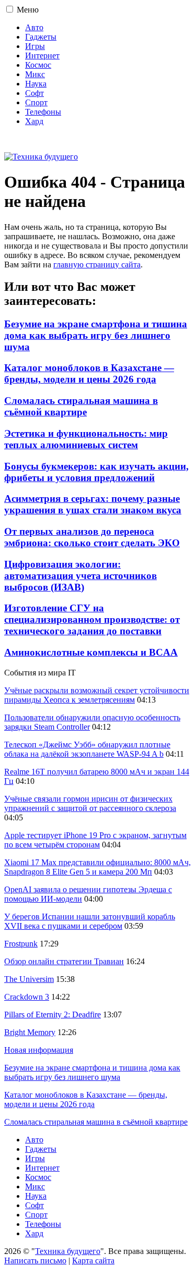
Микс (35, 74)
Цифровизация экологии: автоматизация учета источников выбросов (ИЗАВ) (80, 576)
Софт (34, 93)
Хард (34, 121)
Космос (38, 64)
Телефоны (43, 111)
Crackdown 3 (26, 996)
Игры (35, 46)
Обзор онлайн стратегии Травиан (64, 961)
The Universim (29, 979)
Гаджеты (40, 36)
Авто (34, 27)
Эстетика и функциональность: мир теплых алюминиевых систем (86, 439)
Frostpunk (21, 943)
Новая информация (38, 1050)
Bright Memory (29, 1032)
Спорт (36, 102)
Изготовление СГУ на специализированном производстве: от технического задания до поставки (92, 619)
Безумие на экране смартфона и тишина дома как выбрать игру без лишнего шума (95, 335)
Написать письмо (35, 1260)
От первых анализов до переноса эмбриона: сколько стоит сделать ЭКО (92, 537)
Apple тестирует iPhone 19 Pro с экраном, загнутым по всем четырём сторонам (95, 840)
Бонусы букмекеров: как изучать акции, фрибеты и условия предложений (96, 472)
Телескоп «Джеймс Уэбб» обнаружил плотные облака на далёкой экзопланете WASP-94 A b (87, 749)
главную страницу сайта (97, 264)
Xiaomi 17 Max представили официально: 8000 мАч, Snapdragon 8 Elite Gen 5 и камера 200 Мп (97, 867)
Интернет (42, 55)
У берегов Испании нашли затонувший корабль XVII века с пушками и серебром (89, 921)
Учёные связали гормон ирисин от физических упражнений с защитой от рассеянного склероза (90, 803)
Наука (36, 83)
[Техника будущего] (41, 156)
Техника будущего (67, 1251)
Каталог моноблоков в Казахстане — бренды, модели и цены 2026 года (89, 373)
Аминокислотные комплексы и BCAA (91, 652)
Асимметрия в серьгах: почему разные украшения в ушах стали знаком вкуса (92, 504)
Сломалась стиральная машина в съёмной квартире (81, 406)
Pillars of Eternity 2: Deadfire (52, 1014)
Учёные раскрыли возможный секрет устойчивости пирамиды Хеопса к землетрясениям (96, 695)
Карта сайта (93, 1260)
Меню (28, 9)
